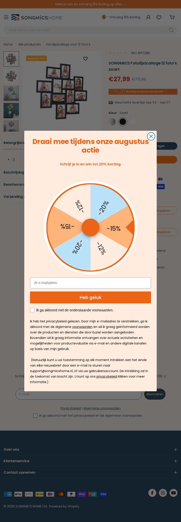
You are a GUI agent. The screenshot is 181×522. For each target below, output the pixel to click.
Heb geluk (91, 297)
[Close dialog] (151, 136)
